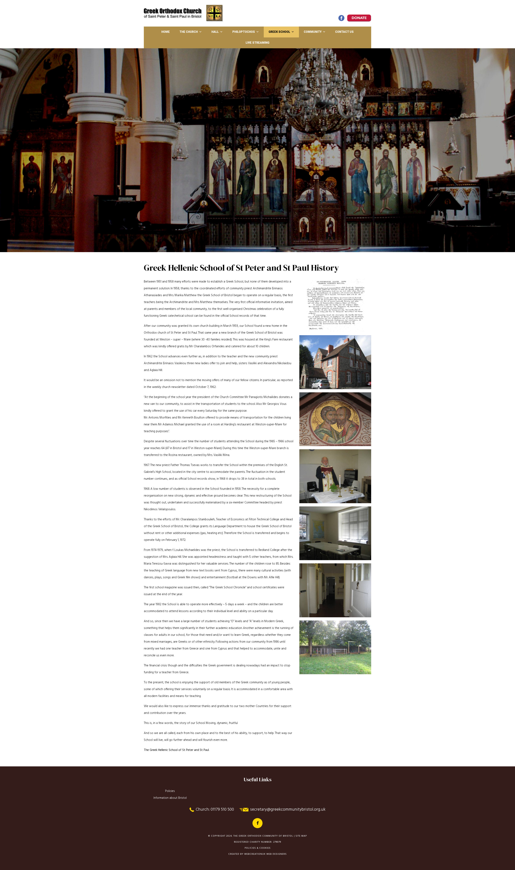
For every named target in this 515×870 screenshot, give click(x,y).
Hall (215, 31)
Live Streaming (257, 42)
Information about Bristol (170, 798)
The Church (188, 31)
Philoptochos (243, 31)
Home (165, 31)
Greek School (279, 31)
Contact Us (344, 31)
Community (312, 31)
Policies (170, 791)
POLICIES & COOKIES (258, 848)
